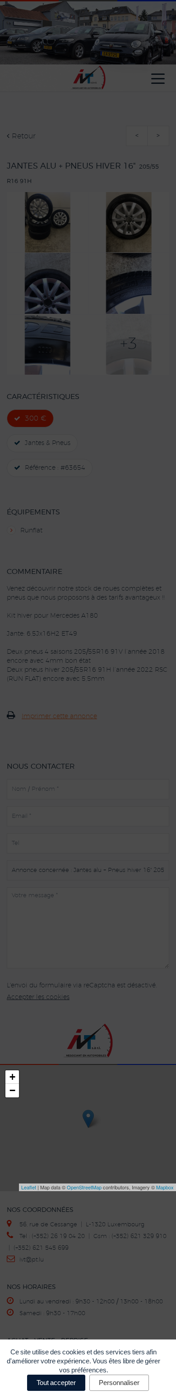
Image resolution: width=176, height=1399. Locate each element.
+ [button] (12, 1077)
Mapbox (165, 1187)
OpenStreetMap (84, 1187)
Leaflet (28, 1187)
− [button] (12, 1090)
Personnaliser (119, 1382)
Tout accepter (56, 1382)
